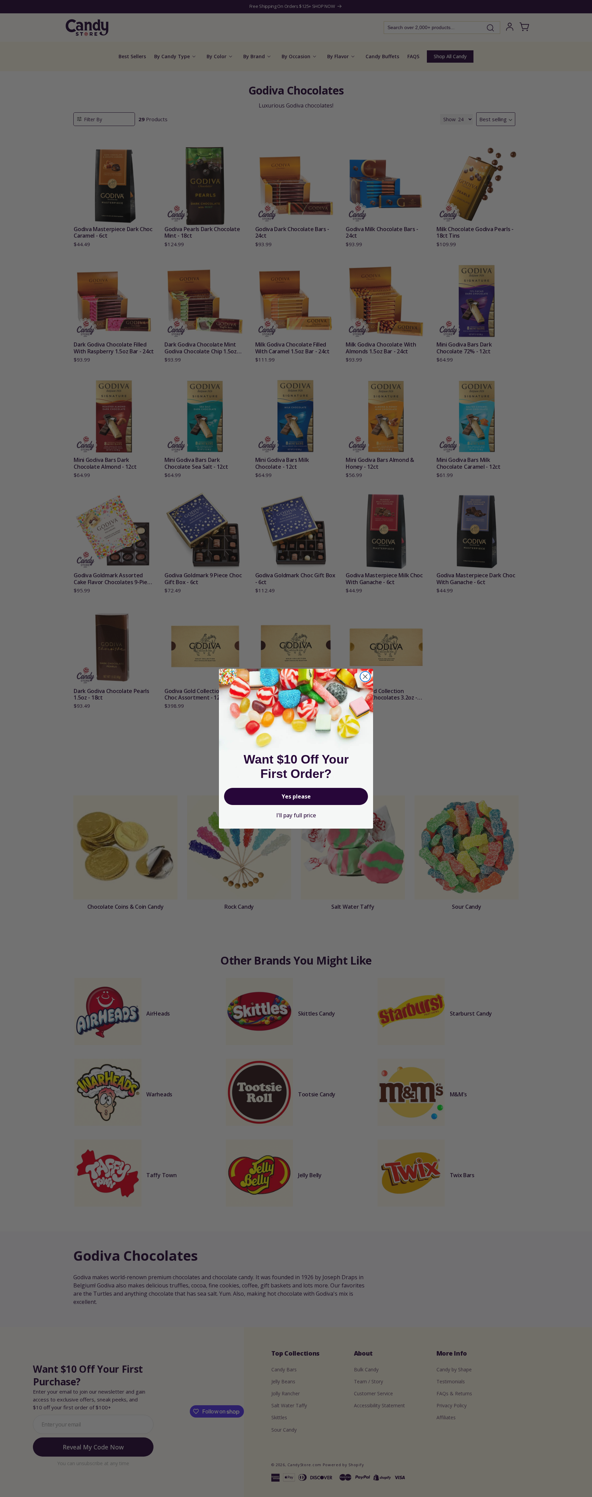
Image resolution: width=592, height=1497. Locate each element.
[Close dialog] (365, 676)
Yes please (296, 796)
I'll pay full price (296, 815)
